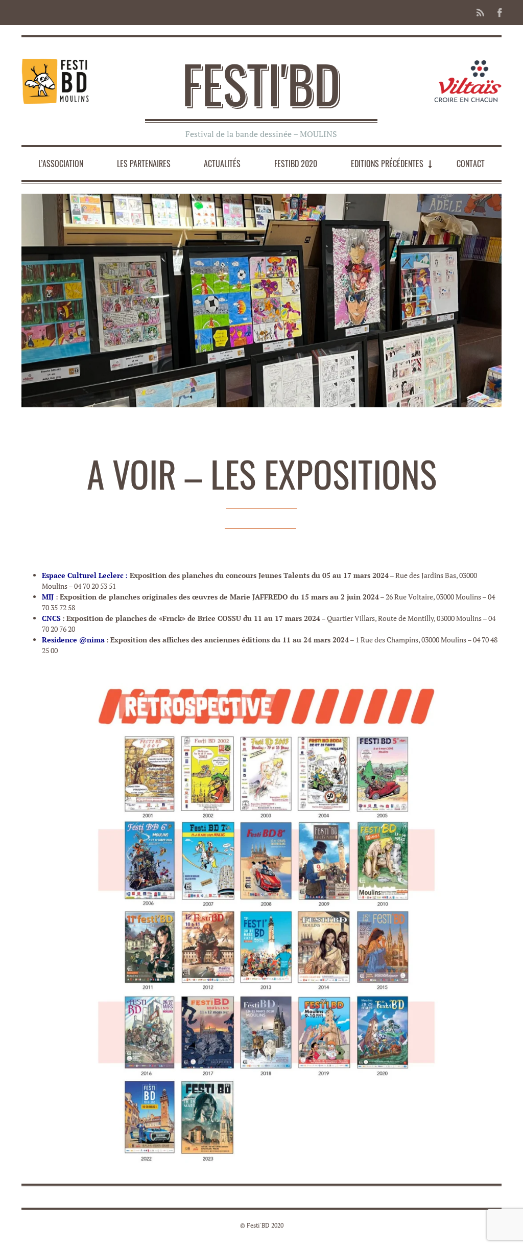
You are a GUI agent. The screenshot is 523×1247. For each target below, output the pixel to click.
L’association (60, 163)
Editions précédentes (387, 163)
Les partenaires (144, 163)
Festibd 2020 (295, 163)
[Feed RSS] (480, 12)
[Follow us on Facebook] (496, 12)
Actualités (222, 163)
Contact (471, 163)
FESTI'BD (261, 83)
